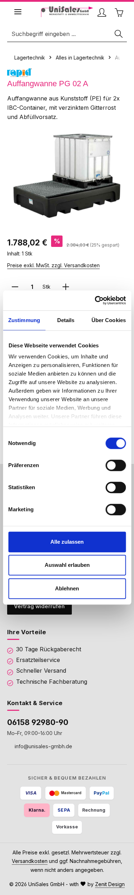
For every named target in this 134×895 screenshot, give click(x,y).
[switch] (115, 465)
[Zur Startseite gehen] (67, 11)
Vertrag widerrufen (39, 606)
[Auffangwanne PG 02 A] (67, 174)
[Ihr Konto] (102, 12)
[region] (67, 174)
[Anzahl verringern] (15, 287)
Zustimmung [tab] (24, 320)
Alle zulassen (67, 542)
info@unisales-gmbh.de (42, 746)
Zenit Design (110, 884)
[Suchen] (119, 34)
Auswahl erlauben (67, 565)
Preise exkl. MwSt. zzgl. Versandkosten (53, 265)
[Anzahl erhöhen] (66, 287)
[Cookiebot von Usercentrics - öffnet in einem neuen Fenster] (95, 300)
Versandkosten (30, 861)
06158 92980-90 (37, 722)
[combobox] (59, 34)
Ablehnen (67, 588)
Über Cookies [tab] (108, 320)
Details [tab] (66, 320)
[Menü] (18, 12)
